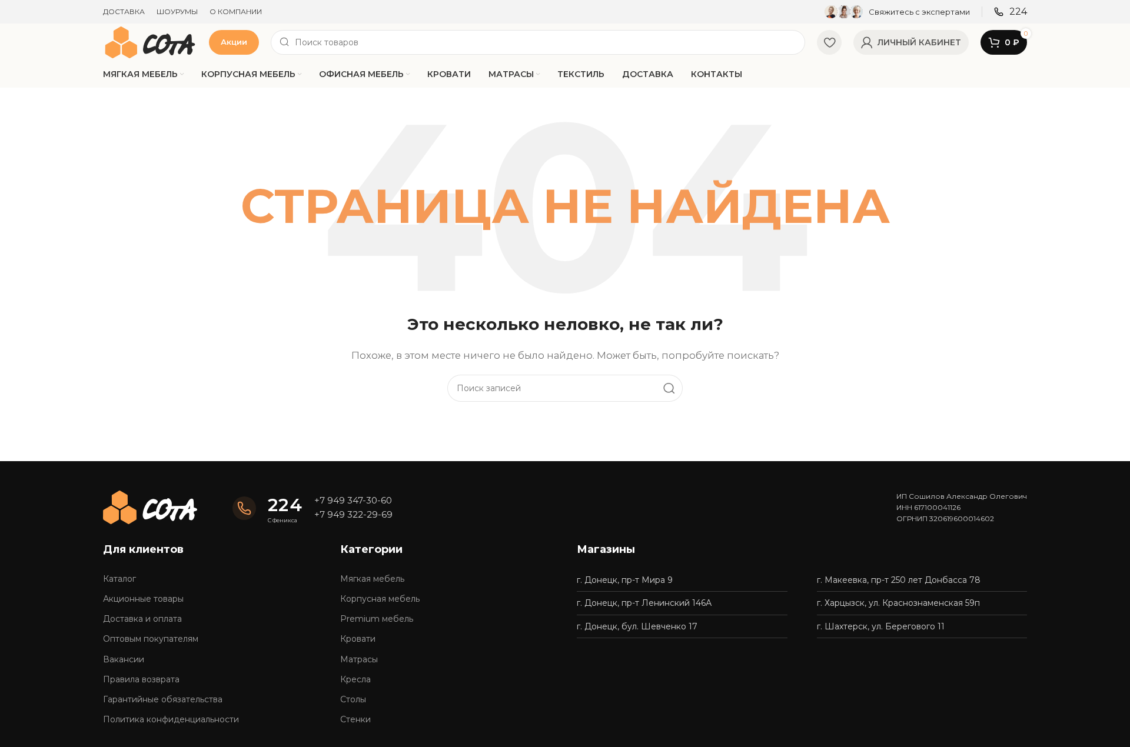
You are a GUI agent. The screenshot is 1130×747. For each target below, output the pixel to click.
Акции (234, 41)
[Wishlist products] (829, 42)
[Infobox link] (897, 11)
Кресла (355, 679)
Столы (353, 699)
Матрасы (359, 659)
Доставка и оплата (142, 618)
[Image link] (150, 506)
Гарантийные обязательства (162, 699)
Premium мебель (376, 618)
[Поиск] (669, 388)
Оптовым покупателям (150, 638)
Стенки (355, 719)
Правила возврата (141, 679)
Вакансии (123, 659)
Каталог (119, 578)
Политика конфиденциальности (171, 719)
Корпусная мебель (380, 598)
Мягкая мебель (372, 578)
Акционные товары (143, 598)
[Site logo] (150, 41)
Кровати (357, 638)
